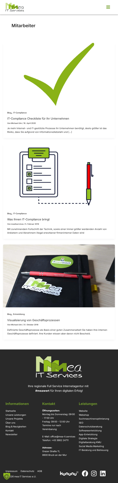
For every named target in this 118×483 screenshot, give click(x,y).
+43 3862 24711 (60, 440)
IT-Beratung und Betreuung (93, 450)
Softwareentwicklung (90, 430)
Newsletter (11, 434)
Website (83, 411)
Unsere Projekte (14, 418)
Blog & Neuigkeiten (16, 426)
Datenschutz (27, 471)
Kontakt (10, 430)
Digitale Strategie (88, 438)
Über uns (10, 422)
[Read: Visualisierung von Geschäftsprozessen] (59, 275)
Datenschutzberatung (90, 426)
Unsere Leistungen (16, 415)
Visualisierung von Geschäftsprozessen (33, 320)
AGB (39, 471)
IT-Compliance (20, 113)
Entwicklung (19, 314)
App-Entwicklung (88, 434)
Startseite (11, 411)
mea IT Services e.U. (25, 476)
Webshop (84, 415)
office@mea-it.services (62, 436)
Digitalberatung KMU (90, 442)
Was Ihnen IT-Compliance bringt (28, 219)
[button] (7, 476)
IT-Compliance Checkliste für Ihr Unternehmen (38, 118)
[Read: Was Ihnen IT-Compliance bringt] (59, 174)
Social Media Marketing (91, 446)
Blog (9, 113)
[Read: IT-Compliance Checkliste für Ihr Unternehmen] (59, 74)
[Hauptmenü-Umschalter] (108, 7)
